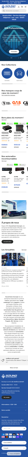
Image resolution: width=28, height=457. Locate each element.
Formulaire (14, 51)
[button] (22, 6)
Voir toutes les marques (8, 95)
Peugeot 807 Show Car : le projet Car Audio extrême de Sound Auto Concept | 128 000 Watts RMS (13, 270)
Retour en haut (14, 367)
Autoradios (7, 80)
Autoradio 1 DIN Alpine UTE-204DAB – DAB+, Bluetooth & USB (19, 180)
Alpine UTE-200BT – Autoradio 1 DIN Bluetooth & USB (6, 180)
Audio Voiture (19, 80)
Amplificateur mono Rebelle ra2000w (6, 138)
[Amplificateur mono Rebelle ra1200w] (19, 128)
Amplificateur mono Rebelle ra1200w (18, 138)
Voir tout (4, 120)
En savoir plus (7, 241)
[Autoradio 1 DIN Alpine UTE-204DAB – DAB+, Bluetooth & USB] (19, 169)
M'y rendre (6, 397)
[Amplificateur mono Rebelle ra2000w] (7, 128)
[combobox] (14, 10)
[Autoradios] (7, 73)
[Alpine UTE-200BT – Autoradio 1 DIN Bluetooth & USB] (7, 169)
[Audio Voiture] (19, 73)
